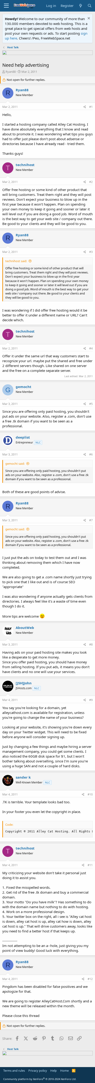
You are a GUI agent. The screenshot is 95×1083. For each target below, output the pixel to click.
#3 (91, 252)
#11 (90, 865)
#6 (91, 454)
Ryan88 (11, 72)
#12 (90, 979)
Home (64, 1070)
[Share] (85, 107)
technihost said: (16, 261)
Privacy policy (37, 1070)
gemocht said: (15, 463)
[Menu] (6, 6)
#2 (91, 182)
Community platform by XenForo (39, 1079)
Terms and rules (14, 1070)
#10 (90, 794)
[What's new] (80, 5)
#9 (91, 700)
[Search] (89, 5)
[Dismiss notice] (88, 18)
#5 (91, 404)
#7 (91, 520)
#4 (91, 348)
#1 (91, 107)
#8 (91, 644)
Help (53, 1070)
